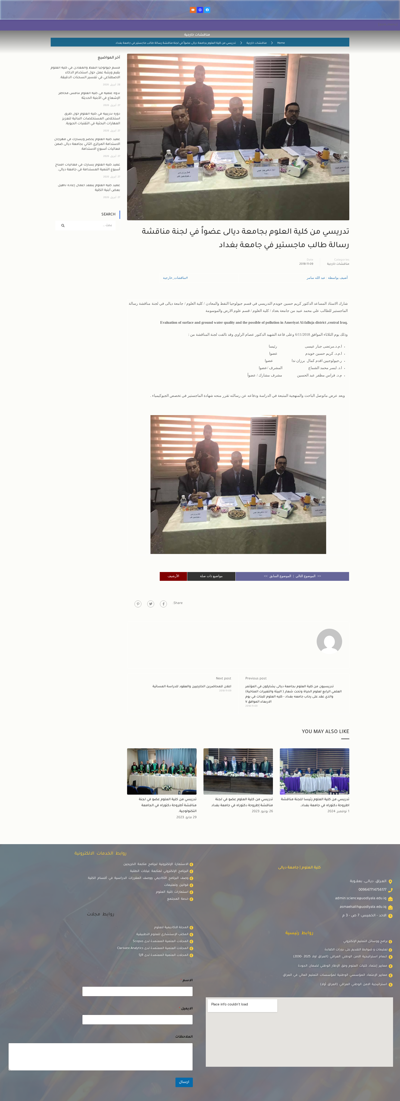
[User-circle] (200, 10)
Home (281, 43)
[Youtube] (193, 10)
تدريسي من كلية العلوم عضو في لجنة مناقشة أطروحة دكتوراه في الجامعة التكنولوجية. (168, 805)
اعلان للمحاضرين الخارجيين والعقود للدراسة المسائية (192, 686)
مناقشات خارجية (257, 43)
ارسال (184, 1082)
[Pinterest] (137, 603)
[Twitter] (150, 603)
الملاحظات (184, 1037)
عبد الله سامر (316, 278)
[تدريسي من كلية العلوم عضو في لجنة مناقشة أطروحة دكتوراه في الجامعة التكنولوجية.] (162, 772)
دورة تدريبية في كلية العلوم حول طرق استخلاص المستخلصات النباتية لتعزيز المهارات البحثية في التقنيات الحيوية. (91, 119)
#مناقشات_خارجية (175, 278)
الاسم (187, 981)
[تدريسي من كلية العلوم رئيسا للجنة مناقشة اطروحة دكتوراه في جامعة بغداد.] (314, 772)
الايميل (186, 1009)
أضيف (343, 278)
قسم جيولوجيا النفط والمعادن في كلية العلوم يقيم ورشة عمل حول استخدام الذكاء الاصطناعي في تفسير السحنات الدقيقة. (85, 73)
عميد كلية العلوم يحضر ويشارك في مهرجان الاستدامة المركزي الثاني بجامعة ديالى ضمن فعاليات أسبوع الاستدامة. (87, 144)
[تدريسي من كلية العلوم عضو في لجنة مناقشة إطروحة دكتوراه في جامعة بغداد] (238, 772)
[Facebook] (207, 10)
